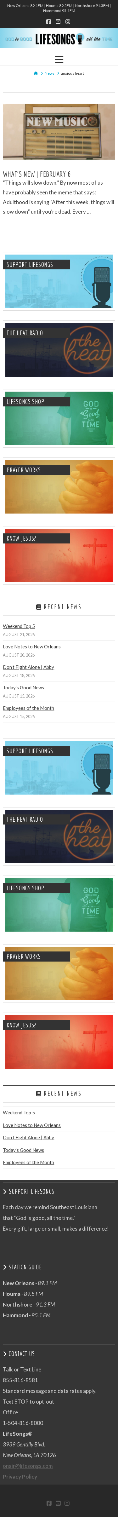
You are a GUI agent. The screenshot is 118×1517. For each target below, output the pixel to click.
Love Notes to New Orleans (32, 646)
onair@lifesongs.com (28, 1465)
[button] (59, 59)
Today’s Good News (23, 687)
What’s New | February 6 (37, 174)
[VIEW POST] (59, 132)
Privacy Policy (20, 1476)
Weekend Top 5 (19, 626)
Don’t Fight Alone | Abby (28, 667)
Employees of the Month (28, 708)
